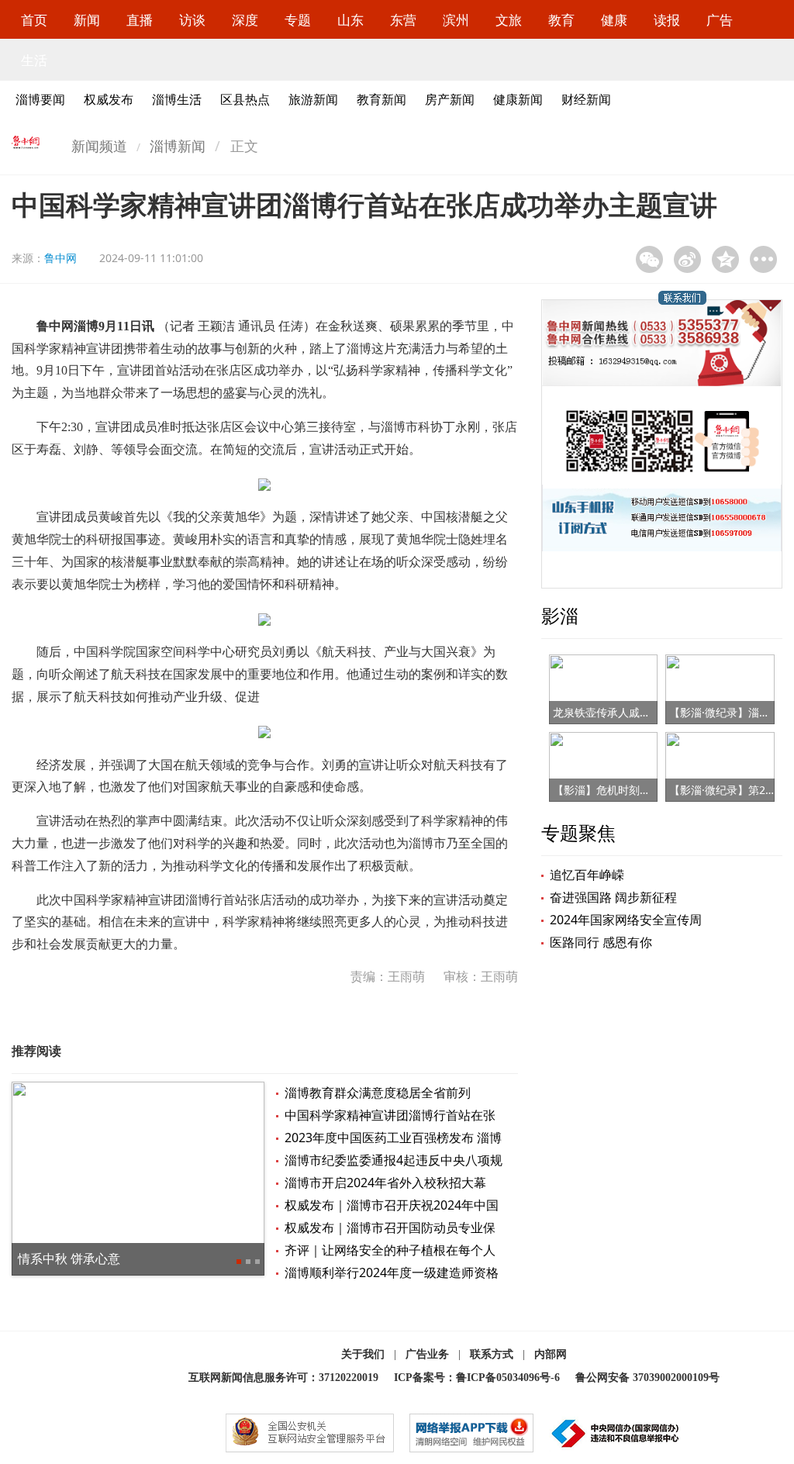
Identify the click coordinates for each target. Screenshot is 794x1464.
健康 (614, 20)
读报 (667, 20)
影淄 (559, 615)
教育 (561, 20)
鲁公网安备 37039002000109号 (647, 1377)
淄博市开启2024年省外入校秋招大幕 (385, 1182)
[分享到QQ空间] (725, 259)
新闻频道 (99, 145)
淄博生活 (177, 99)
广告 (719, 20)
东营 (403, 20)
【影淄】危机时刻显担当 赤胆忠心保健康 (652, 789)
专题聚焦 (578, 832)
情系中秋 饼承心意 (69, 1258)
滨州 (456, 20)
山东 (350, 20)
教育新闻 (381, 99)
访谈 (192, 20)
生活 (34, 60)
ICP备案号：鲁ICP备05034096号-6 (477, 1377)
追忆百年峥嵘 (587, 874)
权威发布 (108, 99)
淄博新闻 (177, 145)
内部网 (550, 1354)
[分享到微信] (649, 259)
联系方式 (491, 1354)
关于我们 (363, 1354)
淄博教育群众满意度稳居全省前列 (378, 1092)
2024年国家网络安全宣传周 (626, 919)
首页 (34, 20)
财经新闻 (586, 99)
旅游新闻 (313, 99)
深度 (245, 20)
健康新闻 (518, 99)
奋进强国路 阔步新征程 (613, 897)
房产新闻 (450, 99)
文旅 (508, 20)
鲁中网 (60, 257)
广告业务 (427, 1354)
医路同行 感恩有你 (601, 942)
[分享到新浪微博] (687, 259)
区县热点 (245, 99)
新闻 (87, 20)
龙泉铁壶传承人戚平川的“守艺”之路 (638, 712)
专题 (298, 20)
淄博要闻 (40, 99)
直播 (139, 20)
